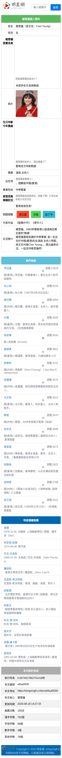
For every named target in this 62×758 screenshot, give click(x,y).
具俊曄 (7, 335)
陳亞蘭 (7, 300)
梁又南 (7, 500)
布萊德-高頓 (10, 542)
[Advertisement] (37, 57)
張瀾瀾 (7, 379)
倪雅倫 (7, 464)
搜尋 (55, 7)
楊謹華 (7, 349)
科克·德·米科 (11, 620)
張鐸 (6, 527)
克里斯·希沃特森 (13, 579)
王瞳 (6, 317)
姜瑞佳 (7, 653)
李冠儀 (7, 268)
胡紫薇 (7, 590)
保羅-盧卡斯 (10, 642)
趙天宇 (7, 631)
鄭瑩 (6, 415)
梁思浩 (7, 429)
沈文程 (7, 397)
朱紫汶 (7, 605)
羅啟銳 (7, 568)
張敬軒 (7, 363)
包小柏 (7, 286)
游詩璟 (7, 482)
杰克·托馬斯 (10, 553)
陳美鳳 (7, 446)
